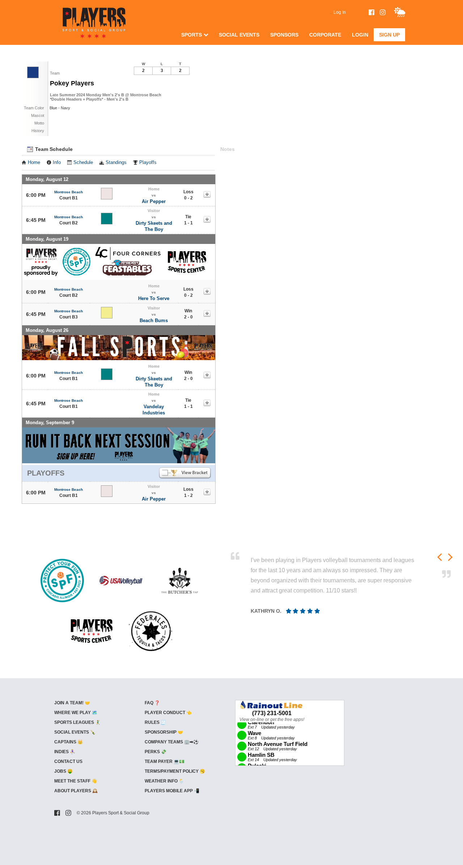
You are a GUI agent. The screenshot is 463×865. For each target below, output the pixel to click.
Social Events (239, 35)
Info (57, 162)
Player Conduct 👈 (168, 712)
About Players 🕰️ (76, 790)
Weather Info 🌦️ (164, 781)
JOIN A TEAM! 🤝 (72, 702)
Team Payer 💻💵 (164, 761)
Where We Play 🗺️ (75, 712)
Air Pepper (154, 201)
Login (360, 35)
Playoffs (148, 162)
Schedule (83, 162)
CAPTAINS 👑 (68, 741)
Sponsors (284, 35)
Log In (340, 12)
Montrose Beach (68, 192)
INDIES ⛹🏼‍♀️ (64, 751)
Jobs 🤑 (63, 771)
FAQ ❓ (152, 702)
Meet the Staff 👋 (75, 781)
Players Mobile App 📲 (172, 790)
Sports (191, 35)
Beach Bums (154, 320)
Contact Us (68, 761)
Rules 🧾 (155, 722)
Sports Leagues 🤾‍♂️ (77, 722)
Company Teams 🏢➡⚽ (172, 741)
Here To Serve (153, 298)
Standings (116, 162)
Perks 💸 (155, 751)
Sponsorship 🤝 (164, 732)
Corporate (325, 35)
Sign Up (389, 35)
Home (34, 162)
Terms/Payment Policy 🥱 (175, 771)
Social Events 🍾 (74, 732)
